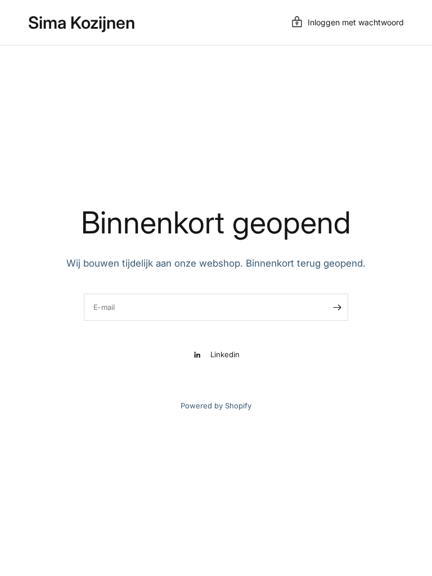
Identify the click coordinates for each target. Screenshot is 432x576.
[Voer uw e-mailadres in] (337, 307)
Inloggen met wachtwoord (356, 22)
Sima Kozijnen (81, 22)
